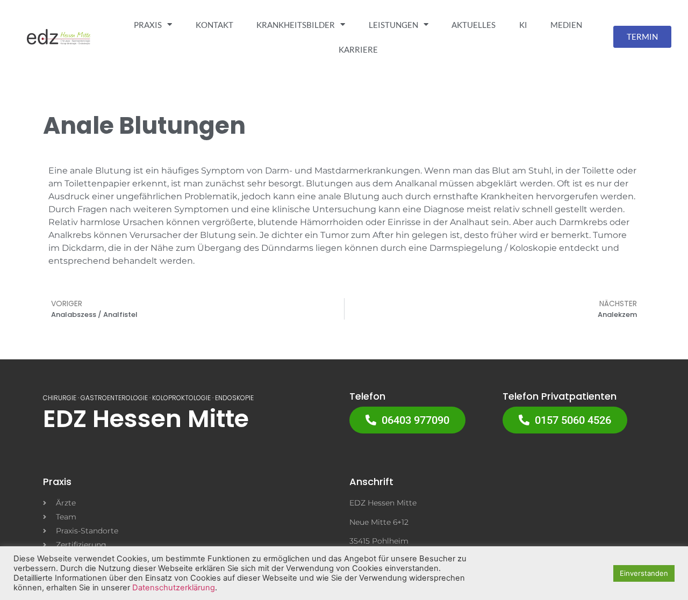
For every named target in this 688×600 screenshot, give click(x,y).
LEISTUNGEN (393, 25)
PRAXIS (148, 25)
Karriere (358, 49)
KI (523, 25)
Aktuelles (474, 25)
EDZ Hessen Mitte (146, 419)
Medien (566, 25)
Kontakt (214, 25)
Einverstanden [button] (644, 573)
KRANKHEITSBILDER (295, 25)
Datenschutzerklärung (173, 587)
